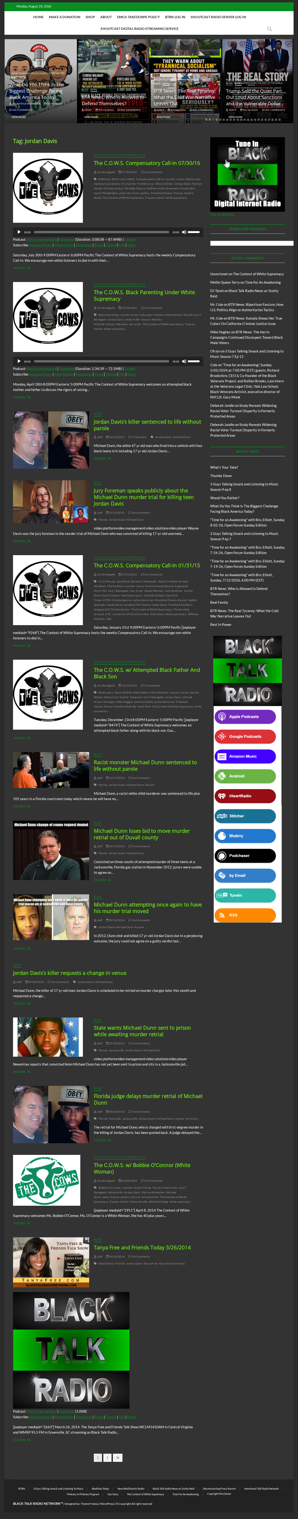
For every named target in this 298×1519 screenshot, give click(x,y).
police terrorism (129, 193)
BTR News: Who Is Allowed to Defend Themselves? (113, 100)
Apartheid (123, 581)
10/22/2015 (117, 437)
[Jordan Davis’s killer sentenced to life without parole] (51, 440)
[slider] (194, 231)
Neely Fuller (132, 319)
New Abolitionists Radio (131, 1488)
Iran (132, 590)
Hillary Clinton (164, 183)
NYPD (106, 600)
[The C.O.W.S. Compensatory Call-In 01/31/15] (51, 590)
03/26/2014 (117, 1256)
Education (146, 315)
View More (19, 116)
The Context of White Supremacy (119, 155)
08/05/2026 (54, 103)
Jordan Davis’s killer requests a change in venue (69, 972)
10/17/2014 (117, 778)
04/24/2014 (117, 1111)
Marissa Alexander (153, 1192)
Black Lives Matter (123, 179)
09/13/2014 (117, 846)
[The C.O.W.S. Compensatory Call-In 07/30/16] (51, 188)
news (105, 1197)
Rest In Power (221, 624)
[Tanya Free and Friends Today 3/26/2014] (51, 1262)
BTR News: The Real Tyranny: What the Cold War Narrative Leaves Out (185, 97)
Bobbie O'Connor (109, 1187)
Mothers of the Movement (162, 188)
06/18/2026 (250, 109)
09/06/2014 (36, 982)
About (106, 17)
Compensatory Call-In (150, 179)
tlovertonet (219, 274)
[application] (108, 232)
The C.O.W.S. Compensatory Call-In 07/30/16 (147, 162)
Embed (130, 239)
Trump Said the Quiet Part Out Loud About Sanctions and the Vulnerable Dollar (254, 97)
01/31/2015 (129, 574)
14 (252, 119)
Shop (90, 17)
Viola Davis (157, 614)
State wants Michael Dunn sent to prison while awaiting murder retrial (142, 1031)
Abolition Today (100, 1488)
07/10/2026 (178, 109)
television (122, 324)
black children (123, 692)
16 (258, 119)
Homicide (115, 1118)
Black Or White (168, 581)
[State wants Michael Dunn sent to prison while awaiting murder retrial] (51, 1037)
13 (248, 119)
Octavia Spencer (122, 600)
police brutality (143, 702)
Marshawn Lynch (131, 595)
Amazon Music (41, 245)
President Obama (162, 193)
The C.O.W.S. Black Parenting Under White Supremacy (144, 295)
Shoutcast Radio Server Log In (218, 17)
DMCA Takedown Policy (138, 17)
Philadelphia (110, 193)
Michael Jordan (113, 188)
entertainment (173, 315)
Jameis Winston (154, 590)
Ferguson (136, 697)
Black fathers (141, 692)
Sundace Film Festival (137, 604)
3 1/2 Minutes (107, 581)
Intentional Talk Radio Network (261, 1488)
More (131, 245)
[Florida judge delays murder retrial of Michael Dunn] (51, 1114)
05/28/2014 (117, 1043)
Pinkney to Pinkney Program (83, 1494)
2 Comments (152, 685)
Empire (158, 315)
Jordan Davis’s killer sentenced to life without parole (147, 425)
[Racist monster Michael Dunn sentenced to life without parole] (51, 770)
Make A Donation (64, 17)
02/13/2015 (117, 512)
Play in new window (42, 239)
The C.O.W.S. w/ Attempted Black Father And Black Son (147, 673)
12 (245, 119)
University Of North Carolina (130, 614)
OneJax (114, 1197)
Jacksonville (116, 1050)
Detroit (108, 697)
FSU (104, 590)
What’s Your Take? (224, 467)
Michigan (109, 702)
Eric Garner (128, 183)
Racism (178, 193)
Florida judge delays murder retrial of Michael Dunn (148, 1099)
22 (279, 119)
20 (272, 119)
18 (265, 119)
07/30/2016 (129, 172)
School (110, 324)
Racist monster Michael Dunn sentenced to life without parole (145, 765)
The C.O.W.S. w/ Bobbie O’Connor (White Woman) (142, 1168)
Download (66, 239)
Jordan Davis (183, 183)
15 (255, 119)
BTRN (94, 89)
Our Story (113, 1494)
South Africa (115, 604)
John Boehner (174, 590)
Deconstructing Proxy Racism (219, 1488)
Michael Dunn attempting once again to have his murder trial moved (148, 907)
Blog (23, 77)
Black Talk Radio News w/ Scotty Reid (109, 85)
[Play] (19, 232)
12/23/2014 (129, 685)
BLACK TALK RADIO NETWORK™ (38, 1503)
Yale (109, 618)
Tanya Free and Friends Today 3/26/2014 (142, 1247)
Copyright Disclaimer (219, 1493)
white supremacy (176, 197)
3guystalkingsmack (26, 103)
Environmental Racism (160, 586)
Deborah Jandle (222, 405)
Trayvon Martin (155, 197)
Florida (188, 315)
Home (38, 17)
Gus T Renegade (118, 590)
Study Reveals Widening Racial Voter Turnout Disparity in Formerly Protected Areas (243, 410)
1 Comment (138, 437)
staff (88, 109)
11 (241, 119)
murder (180, 1118)
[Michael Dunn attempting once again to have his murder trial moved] (51, 917)
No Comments (22, 109)
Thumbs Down (221, 476)
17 (262, 119)
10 (238, 119)
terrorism (135, 324)
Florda (147, 1187)
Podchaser (84, 245)
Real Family (219, 602)
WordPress (107, 1503)
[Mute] (184, 232)
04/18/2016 (129, 308)
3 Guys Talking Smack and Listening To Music (58, 1488)
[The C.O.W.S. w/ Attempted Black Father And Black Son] (51, 695)
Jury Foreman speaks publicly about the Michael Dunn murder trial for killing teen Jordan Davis (144, 497)
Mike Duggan (124, 702)
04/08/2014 (129, 1180)
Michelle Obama (134, 188)
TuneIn (111, 245)
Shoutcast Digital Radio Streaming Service (140, 29)
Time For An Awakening (263, 282)
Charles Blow (115, 586)
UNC (108, 614)
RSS (122, 245)
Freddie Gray (145, 183)
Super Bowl (159, 604)
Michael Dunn (181, 437)
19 (269, 119)
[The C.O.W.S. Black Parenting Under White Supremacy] (51, 317)
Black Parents (159, 692)
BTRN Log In (175, 17)
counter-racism (175, 179)
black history (106, 1263)
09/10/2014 (117, 920)
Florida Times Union (165, 1187)
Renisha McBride (125, 706)
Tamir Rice (144, 706)
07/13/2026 (106, 109)
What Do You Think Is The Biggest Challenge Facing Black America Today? (36, 90)
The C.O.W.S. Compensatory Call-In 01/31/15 (147, 565)
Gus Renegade (105, 172)
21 (276, 119)
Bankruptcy (105, 692)
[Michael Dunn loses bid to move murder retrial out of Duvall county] (51, 850)
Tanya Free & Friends (172, 1263)
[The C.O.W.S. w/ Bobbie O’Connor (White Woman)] (51, 1180)
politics (145, 193)
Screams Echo (150, 1197)
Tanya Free (150, 1263)
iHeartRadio (63, 245)
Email (99, 245)
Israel (139, 590)
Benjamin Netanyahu (144, 581)
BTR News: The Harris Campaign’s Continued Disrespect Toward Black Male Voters (246, 337)
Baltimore (104, 179)
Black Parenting (108, 315)
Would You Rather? (224, 498)
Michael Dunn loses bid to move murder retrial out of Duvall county (142, 834)
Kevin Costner (111, 595)
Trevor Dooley (139, 1201)
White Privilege (158, 1201)
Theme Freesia (89, 1503)
